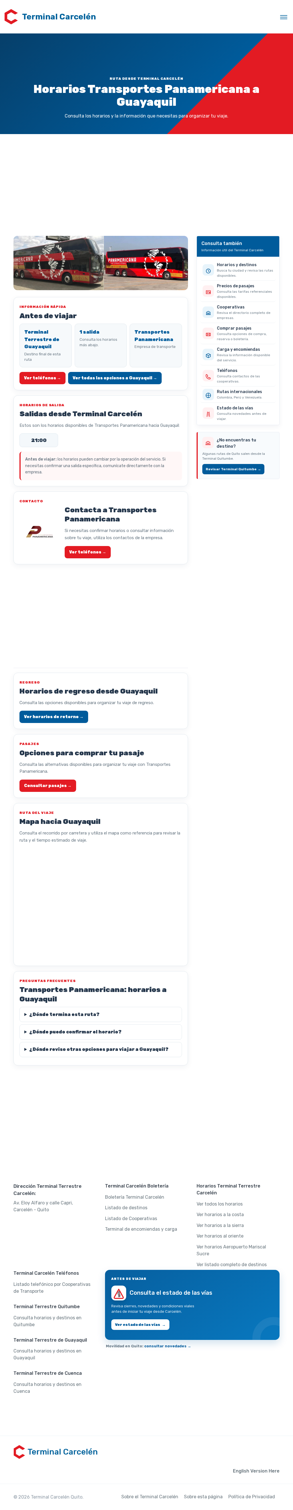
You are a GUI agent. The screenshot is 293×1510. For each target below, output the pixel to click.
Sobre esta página (203, 1496)
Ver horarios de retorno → (54, 716)
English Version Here (256, 1471)
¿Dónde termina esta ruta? (64, 1014)
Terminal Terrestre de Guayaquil (41, 339)
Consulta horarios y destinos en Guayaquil (47, 1354)
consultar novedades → (167, 1346)
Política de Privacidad (251, 1496)
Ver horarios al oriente (220, 1236)
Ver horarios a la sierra (220, 1225)
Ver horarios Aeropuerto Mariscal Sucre (231, 1250)
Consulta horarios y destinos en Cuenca (47, 1388)
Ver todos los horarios (220, 1204)
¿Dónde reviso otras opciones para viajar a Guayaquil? (99, 1049)
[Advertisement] (146, 184)
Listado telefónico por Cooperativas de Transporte (51, 1288)
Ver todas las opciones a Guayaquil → (115, 378)
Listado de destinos (126, 1207)
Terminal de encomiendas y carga (141, 1229)
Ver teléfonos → (42, 378)
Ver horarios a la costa (220, 1214)
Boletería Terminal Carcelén (134, 1197)
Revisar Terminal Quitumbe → (233, 469)
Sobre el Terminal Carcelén (149, 1496)
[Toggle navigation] (284, 16)
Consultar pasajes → (48, 785)
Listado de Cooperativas (131, 1218)
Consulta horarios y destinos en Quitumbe (47, 1321)
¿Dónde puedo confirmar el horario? (75, 1032)
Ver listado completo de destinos (232, 1264)
